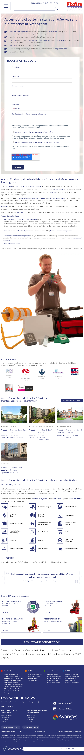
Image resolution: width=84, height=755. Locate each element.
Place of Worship (43, 532)
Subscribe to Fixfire (65, 703)
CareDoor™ (58, 190)
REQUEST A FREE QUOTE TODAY (42, 642)
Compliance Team (60, 49)
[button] (6, 6)
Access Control (38, 40)
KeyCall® (53, 192)
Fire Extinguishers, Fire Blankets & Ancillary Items (12, 676)
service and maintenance (56, 198)
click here (57, 499)
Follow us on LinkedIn (65, 709)
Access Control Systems (19, 32)
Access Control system (28, 198)
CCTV (29, 40)
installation (41, 198)
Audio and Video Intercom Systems (17, 236)
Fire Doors (18, 688)
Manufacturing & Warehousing (15, 532)
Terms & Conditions (31, 727)
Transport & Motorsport (69, 540)
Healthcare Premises (16, 507)
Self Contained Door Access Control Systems (20, 219)
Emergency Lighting (15, 680)
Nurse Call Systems (33, 674)
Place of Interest (43, 548)
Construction (70, 515)
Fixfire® (13, 40)
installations (53, 32)
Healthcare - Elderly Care (16, 515)
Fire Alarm (48, 40)
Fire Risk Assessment (10, 682)
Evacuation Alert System (11, 691)
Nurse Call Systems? (40, 499)
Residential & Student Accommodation (44, 523)
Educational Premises (16, 523)
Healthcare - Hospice (44, 507)
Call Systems (60, 40)
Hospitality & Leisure (16, 548)
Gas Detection (16, 684)
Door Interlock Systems (12, 244)
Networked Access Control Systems (17, 231)
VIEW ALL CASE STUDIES (72, 400)
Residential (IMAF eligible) (71, 523)
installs (10, 186)
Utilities (40, 540)
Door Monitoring (32, 680)
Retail (67, 532)
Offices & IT (13, 540)
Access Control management (61, 231)
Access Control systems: (10, 216)
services (19, 186)
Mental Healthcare (71, 507)
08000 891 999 (15, 748)
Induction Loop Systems (72, 682)
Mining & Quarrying (72, 548)
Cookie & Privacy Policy (11, 727)
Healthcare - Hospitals (42, 515)
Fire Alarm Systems (9, 674)
